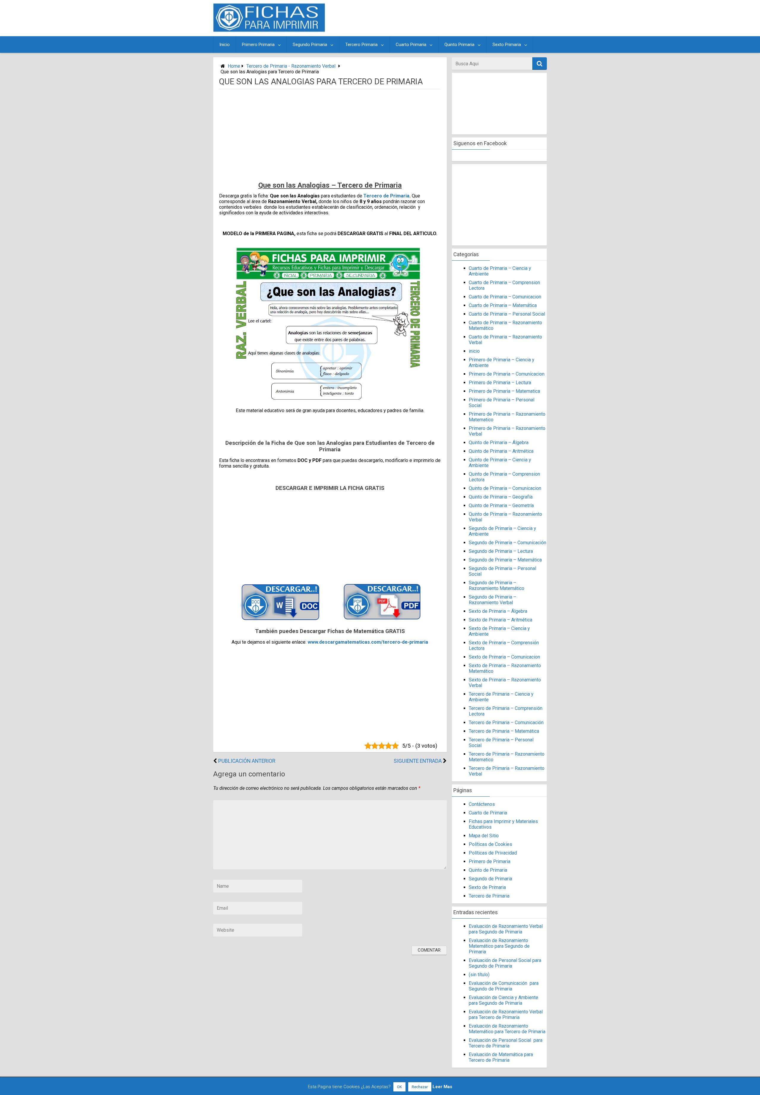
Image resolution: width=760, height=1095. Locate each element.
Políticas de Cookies (490, 844)
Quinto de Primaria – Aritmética (501, 451)
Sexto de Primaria (487, 887)
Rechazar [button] (420, 1087)
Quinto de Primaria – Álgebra (498, 442)
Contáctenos (482, 804)
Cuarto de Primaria (488, 813)
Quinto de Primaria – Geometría (501, 505)
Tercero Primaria (361, 44)
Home (234, 66)
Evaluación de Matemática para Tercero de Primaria (501, 1057)
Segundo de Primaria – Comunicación (507, 542)
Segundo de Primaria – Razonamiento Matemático (496, 585)
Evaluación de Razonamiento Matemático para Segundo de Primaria (499, 946)
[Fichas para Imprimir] (269, 30)
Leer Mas (442, 1086)
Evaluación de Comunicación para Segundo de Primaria (504, 986)
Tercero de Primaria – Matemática (504, 731)
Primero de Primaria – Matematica (504, 391)
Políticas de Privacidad (493, 853)
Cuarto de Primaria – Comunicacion (505, 297)
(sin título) (479, 974)
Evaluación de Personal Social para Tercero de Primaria (505, 1043)
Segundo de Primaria (490, 879)
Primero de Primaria (489, 861)
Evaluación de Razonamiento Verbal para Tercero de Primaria (506, 1014)
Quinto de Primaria (488, 870)
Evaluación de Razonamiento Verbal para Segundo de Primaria (506, 929)
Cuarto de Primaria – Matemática (503, 305)
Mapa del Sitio (484, 835)
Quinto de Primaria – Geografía (501, 497)
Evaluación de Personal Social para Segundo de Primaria (505, 963)
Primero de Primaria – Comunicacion (506, 374)
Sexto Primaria (507, 44)
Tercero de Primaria (386, 196)
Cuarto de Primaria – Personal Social (507, 314)
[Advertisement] (437, 18)
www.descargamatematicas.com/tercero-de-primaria (368, 642)
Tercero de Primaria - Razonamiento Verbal (290, 66)
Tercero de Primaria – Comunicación (506, 722)
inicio (474, 351)
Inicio (224, 44)
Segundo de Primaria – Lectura (501, 551)
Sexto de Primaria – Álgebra (498, 611)
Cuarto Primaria (411, 44)
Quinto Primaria (459, 44)
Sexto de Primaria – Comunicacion (504, 657)
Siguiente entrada (418, 761)
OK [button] (399, 1087)
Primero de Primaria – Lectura (500, 382)
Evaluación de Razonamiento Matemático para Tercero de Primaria (507, 1028)
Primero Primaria (258, 44)
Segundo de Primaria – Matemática (505, 560)
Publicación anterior (246, 761)
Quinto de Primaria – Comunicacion (505, 488)
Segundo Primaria (310, 44)
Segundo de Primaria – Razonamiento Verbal (492, 599)
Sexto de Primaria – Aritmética (500, 620)
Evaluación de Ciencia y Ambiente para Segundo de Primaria (503, 1000)
